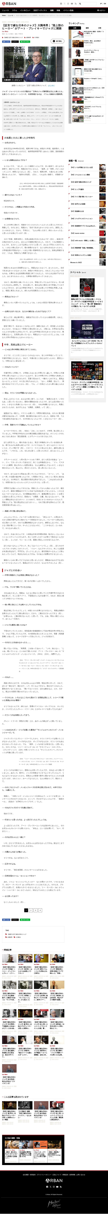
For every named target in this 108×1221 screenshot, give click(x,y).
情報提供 (65, 1175)
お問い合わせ (80, 1175)
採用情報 (72, 1175)
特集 (58, 10)
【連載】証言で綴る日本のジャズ (13, 37)
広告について (57, 1175)
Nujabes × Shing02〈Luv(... (93, 78)
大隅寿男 (28, 37)
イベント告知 (68, 10)
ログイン (102, 10)
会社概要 (26, 1175)
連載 (52, 10)
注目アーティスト (40, 10)
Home (4, 15)
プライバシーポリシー (44, 1175)
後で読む (59, 41)
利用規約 (33, 1175)
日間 (74, 28)
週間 (87, 28)
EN (105, 3)
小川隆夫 (36, 37)
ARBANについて (86, 10)
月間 (99, 28)
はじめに (51, 85)
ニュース (5, 10)
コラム (14, 10)
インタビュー (25, 10)
